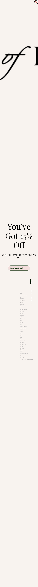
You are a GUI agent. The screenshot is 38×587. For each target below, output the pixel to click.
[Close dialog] (36, 2)
